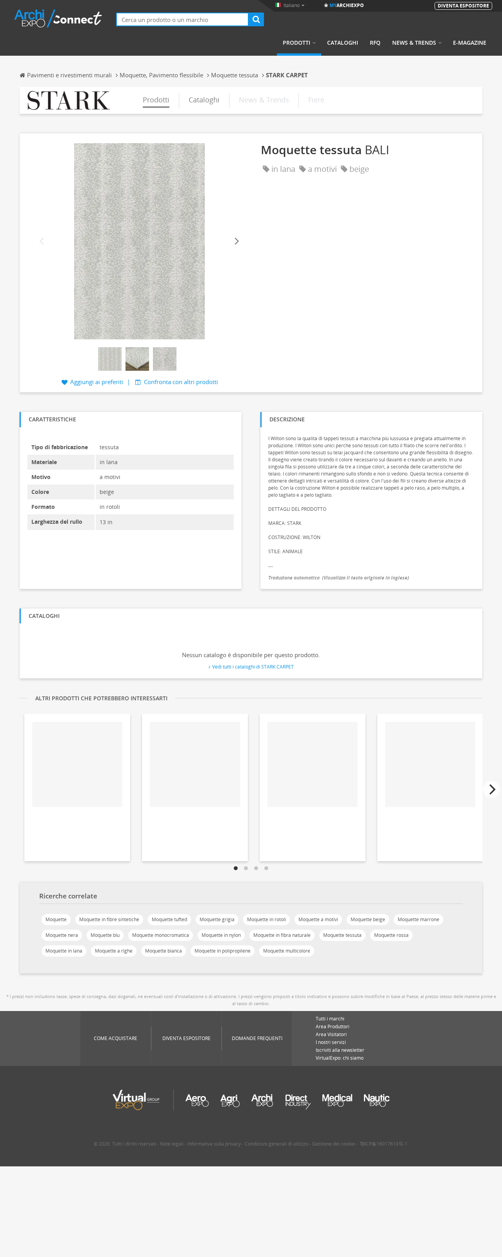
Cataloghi (342, 42)
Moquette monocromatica (160, 935)
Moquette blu (105, 935)
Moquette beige (368, 919)
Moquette (56, 919)
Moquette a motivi (318, 919)
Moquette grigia (217, 919)
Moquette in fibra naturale (282, 935)
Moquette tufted (169, 919)
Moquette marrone (418, 919)
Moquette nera (61, 935)
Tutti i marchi (330, 1018)
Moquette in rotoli (266, 919)
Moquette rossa (391, 935)
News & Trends (414, 42)
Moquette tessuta (342, 935)
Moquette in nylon (221, 935)
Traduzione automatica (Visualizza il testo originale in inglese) (338, 577)
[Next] (236, 241)
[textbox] (182, 19)
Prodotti (296, 42)
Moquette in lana (63, 950)
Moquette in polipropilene (223, 950)
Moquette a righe (114, 950)
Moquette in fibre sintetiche (109, 919)
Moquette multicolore (286, 950)
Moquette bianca (163, 950)
